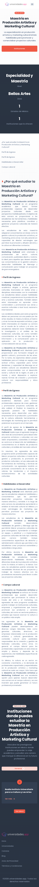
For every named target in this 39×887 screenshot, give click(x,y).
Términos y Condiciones (12, 866)
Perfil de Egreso (8, 157)
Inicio (4, 841)
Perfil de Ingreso (8, 152)
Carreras (5, 851)
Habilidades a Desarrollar (12, 162)
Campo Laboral (8, 167)
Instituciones (19, 48)
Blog (3, 856)
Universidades (8, 846)
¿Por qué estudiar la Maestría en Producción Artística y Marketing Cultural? (16, 144)
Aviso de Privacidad (10, 861)
